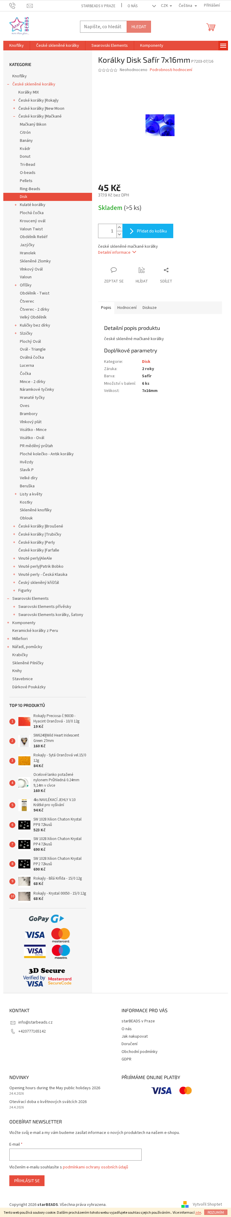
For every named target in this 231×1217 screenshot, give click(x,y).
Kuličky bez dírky (35, 325)
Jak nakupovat (135, 1036)
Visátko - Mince (33, 430)
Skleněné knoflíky (36, 510)
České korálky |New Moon (41, 109)
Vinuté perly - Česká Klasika (42, 575)
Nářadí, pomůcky (27, 647)
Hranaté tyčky (32, 398)
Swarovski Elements (30, 599)
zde (198, 1212)
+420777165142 (32, 1031)
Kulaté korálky (32, 205)
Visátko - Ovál (32, 438)
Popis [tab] (106, 308)
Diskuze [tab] (150, 308)
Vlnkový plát (31, 422)
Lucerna (27, 366)
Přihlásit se (27, 1180)
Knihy (17, 671)
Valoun (26, 277)
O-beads (27, 173)
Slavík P (27, 470)
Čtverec (27, 301)
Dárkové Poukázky (29, 687)
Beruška (27, 486)
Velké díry (29, 478)
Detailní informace (114, 253)
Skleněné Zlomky (35, 261)
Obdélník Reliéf (34, 237)
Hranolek (28, 253)
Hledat (138, 26)
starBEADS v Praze (98, 6)
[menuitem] (16, 45)
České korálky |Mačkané (40, 116)
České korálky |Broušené (40, 526)
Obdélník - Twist (34, 293)
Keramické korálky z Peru (35, 631)
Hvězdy (26, 462)
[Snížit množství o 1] (119, 234)
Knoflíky (19, 76)
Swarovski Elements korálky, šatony (50, 615)
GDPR (126, 1059)
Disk (23, 197)
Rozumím (216, 1212)
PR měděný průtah (36, 446)
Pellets (26, 181)
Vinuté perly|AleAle (35, 558)
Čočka (25, 374)
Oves (24, 406)
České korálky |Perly (36, 543)
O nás (132, 6)
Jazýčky (27, 245)
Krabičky (20, 655)
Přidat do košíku (152, 230)
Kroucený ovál (32, 221)
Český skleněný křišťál (38, 583)
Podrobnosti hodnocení (171, 70)
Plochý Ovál (30, 342)
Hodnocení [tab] (127, 308)
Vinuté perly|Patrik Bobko (40, 567)
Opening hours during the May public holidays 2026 (54, 1088)
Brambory (29, 414)
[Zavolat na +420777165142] (18, 5)
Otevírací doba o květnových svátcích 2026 (48, 1102)
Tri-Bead (27, 165)
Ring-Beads (30, 189)
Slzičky (26, 333)
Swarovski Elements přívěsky (44, 607)
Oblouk (26, 518)
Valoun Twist (31, 229)
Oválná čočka (32, 357)
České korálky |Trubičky (39, 534)
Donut (25, 157)
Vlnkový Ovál (31, 269)
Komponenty (23, 623)
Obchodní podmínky (140, 1052)
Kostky (26, 502)
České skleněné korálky (33, 84)
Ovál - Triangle (33, 349)
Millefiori (20, 639)
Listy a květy (31, 494)
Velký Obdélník (33, 317)
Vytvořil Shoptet (207, 1205)
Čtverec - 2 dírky (34, 309)
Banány (26, 141)
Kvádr (25, 149)
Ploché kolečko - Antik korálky (47, 454)
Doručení (129, 1044)
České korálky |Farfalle (38, 550)
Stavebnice (22, 679)
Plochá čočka (32, 213)
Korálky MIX (28, 92)
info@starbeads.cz (35, 1022)
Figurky (25, 591)
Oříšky (26, 285)
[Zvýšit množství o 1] (119, 227)
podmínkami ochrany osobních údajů (95, 1167)
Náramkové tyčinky (37, 390)
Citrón (25, 133)
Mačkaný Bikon (33, 124)
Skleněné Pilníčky (28, 663)
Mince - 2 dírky (32, 382)
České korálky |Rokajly (38, 100)
